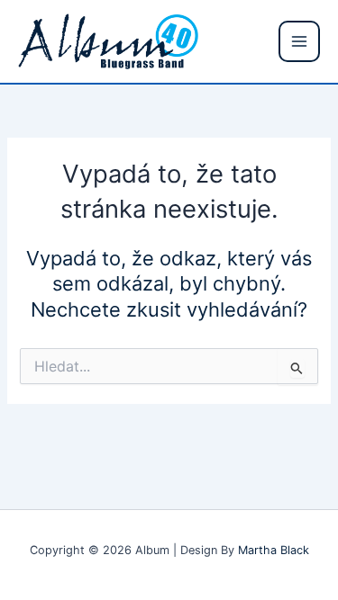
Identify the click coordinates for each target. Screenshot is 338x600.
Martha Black (273, 550)
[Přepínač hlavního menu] (299, 41)
